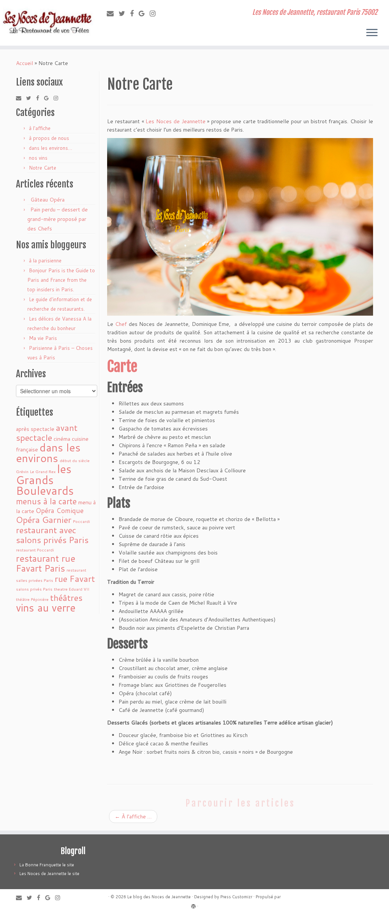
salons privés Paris (34, 589)
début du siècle (75, 460)
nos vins (38, 157)
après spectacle (35, 429)
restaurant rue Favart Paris (45, 563)
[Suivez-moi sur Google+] (144, 13)
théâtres (66, 597)
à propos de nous (49, 138)
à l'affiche (40, 128)
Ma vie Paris (43, 338)
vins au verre (46, 607)
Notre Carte (42, 167)
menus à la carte (46, 501)
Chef (121, 324)
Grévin (22, 471)
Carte (124, 366)
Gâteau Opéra (47, 199)
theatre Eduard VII (71, 589)
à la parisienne (45, 260)
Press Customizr (236, 897)
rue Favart (75, 578)
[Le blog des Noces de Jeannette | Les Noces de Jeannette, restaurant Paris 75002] (45, 23)
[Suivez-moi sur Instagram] (155, 13)
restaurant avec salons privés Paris (52, 535)
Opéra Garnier (43, 519)
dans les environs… (50, 148)
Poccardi (81, 521)
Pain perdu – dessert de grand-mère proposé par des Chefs (57, 219)
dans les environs (48, 452)
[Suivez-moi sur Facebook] (134, 13)
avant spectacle (46, 432)
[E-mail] (113, 13)
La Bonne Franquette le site (46, 865)
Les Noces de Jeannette (175, 121)
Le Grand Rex (42, 471)
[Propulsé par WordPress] (193, 904)
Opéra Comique (60, 510)
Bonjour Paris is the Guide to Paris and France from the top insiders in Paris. (61, 280)
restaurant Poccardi (35, 550)
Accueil (24, 63)
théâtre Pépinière (32, 599)
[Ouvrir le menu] (372, 33)
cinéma (62, 439)
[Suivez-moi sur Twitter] (124, 13)
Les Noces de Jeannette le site (49, 874)
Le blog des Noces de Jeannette (159, 897)
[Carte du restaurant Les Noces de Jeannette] (240, 226)
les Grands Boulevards (45, 479)
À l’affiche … (133, 816)
